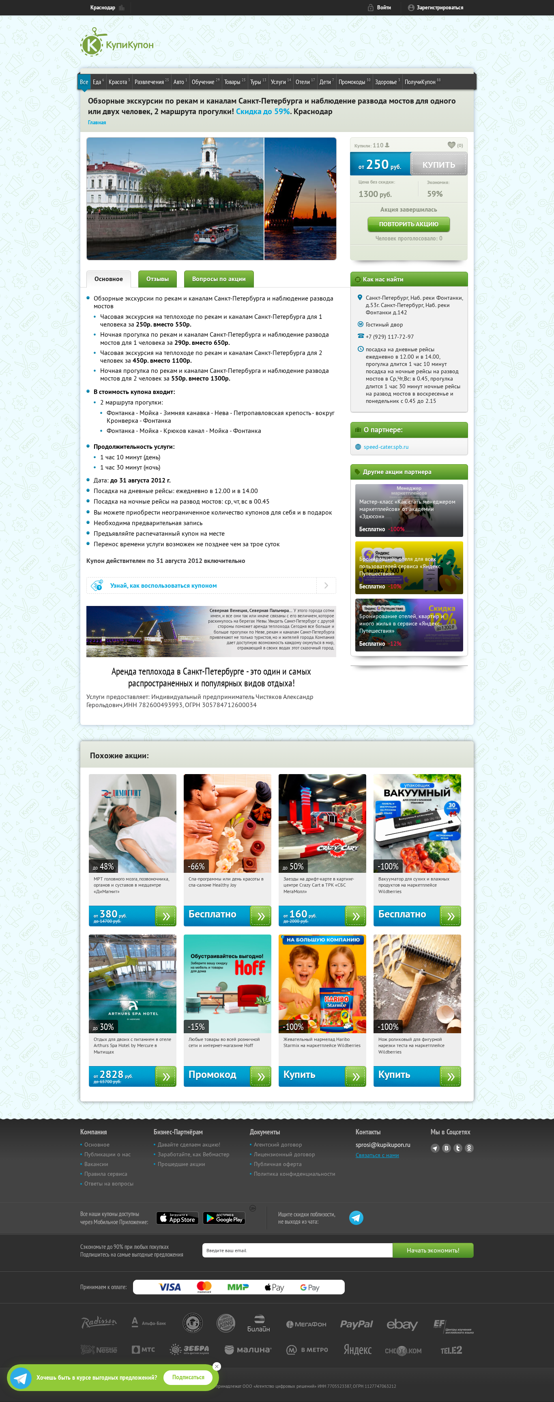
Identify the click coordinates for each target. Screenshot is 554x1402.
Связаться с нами (377, 1155)
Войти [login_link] (384, 7)
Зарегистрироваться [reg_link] (440, 7)
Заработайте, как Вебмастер (194, 1154)
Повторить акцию (408, 224)
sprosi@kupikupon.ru (383, 1145)
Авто (180, 81)
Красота (119, 81)
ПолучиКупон (423, 81)
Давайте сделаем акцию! (189, 1144)
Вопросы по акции (219, 279)
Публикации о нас (107, 1154)
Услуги (281, 81)
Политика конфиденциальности (294, 1173)
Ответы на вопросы (108, 1183)
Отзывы (157, 279)
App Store (177, 1218)
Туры (258, 81)
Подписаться (188, 1377)
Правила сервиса (105, 1173)
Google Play (224, 1218)
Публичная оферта (278, 1164)
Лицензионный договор (284, 1154)
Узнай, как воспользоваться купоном (163, 585)
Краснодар (102, 7)
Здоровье (387, 81)
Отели (305, 81)
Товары (235, 81)
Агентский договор (278, 1144)
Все (84, 82)
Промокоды (355, 81)
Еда (98, 81)
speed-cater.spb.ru (386, 446)
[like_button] (452, 146)
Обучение (206, 81)
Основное (108, 279)
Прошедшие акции (181, 1164)
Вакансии (96, 1164)
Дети (327, 81)
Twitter (457, 1148)
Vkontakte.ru (446, 1148)
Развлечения (152, 81)
